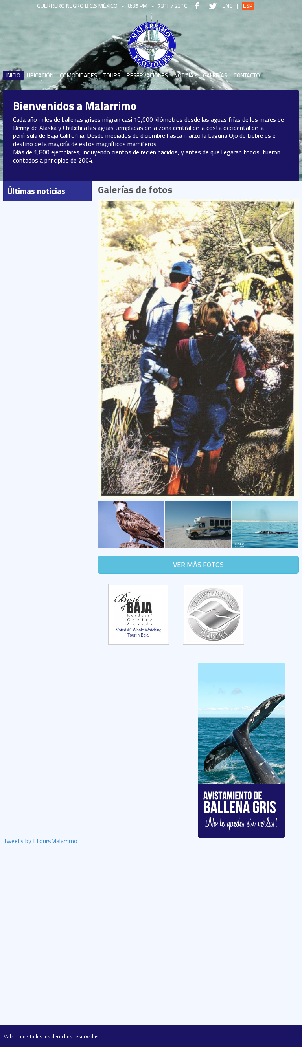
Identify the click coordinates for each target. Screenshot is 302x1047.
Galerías (215, 75)
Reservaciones (147, 75)
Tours (111, 75)
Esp (247, 6)
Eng (228, 6)
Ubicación (40, 75)
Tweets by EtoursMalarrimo (40, 842)
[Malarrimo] (151, 41)
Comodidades (78, 75)
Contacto (247, 75)
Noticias (185, 75)
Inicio (13, 75)
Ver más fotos (198, 564)
